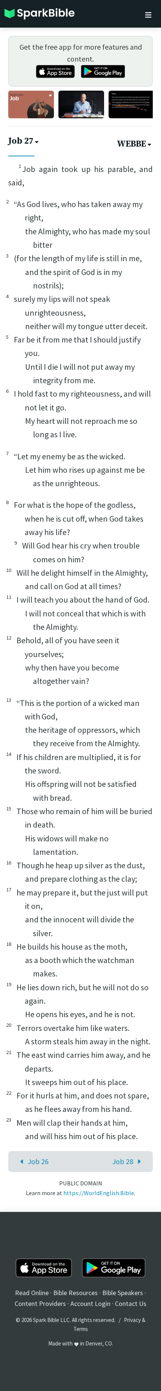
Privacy (132, 1319)
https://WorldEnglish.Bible (98, 1193)
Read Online (32, 1292)
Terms (80, 1328)
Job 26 (38, 1161)
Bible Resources (75, 1292)
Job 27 (20, 141)
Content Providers (40, 1303)
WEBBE (131, 144)
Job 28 (122, 1161)
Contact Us (130, 1303)
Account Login (90, 1303)
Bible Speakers (122, 1292)
